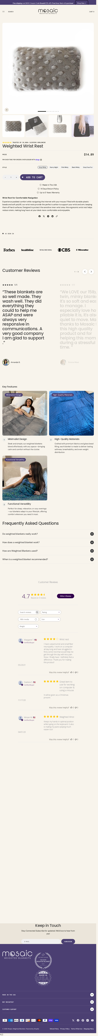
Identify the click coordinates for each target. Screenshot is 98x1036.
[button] (3, 11)
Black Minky (76, 167)
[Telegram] (48, 216)
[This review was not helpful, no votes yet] (75, 672)
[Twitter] (44, 216)
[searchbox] (26, 612)
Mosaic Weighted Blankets (16, 1029)
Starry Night (54, 167)
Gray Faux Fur (88, 167)
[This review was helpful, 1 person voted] (71, 739)
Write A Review (65, 596)
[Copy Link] (57, 216)
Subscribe (68, 941)
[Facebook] (39, 216)
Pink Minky (65, 167)
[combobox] (51, 612)
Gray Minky (43, 167)
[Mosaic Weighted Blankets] (48, 11)
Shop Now (80, 3)
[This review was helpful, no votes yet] (71, 672)
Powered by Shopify (32, 1029)
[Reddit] (52, 216)
